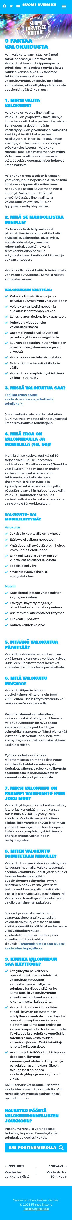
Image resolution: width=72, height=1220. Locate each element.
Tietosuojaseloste (36, 1209)
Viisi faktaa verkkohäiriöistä (17, 1171)
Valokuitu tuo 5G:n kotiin (57, 1171)
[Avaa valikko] (64, 7)
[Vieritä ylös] (65, 1210)
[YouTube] (18, 6)
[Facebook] (4, 6)
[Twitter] (11, 6)
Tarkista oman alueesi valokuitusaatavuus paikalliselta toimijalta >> (29, 399)
